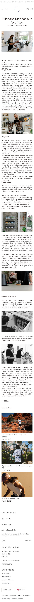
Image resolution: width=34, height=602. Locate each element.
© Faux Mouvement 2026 (9, 595)
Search (20, 595)
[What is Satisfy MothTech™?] (17, 484)
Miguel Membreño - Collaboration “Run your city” (17, 467)
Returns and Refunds (8, 580)
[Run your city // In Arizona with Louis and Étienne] (17, 423)
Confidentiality (6, 583)
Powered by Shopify (17, 598)
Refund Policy (6, 598)
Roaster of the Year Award (11, 104)
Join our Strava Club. (9, 530)
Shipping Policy (6, 576)
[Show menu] (2, 9)
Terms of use (5, 573)
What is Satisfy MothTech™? (12, 498)
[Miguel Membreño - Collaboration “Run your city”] (17, 452)
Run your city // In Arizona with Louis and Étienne (15, 436)
